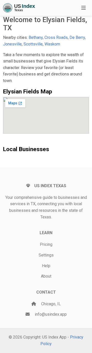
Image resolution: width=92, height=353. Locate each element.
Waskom (52, 44)
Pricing (46, 244)
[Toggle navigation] (83, 7)
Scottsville (33, 44)
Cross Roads (56, 37)
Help (46, 265)
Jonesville (12, 44)
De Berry (77, 37)
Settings (46, 255)
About (46, 276)
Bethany (36, 37)
